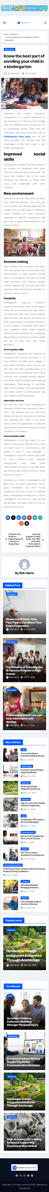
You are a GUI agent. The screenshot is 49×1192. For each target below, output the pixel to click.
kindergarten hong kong (17, 136)
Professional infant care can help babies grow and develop (24, 718)
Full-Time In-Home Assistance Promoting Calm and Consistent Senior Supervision (33, 856)
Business (25, 783)
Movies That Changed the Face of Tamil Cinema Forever (32, 838)
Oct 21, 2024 (29, 677)
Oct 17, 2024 (29, 725)
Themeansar (24, 1188)
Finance (25, 881)
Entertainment (28, 832)
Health (25, 849)
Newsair (41, 1184)
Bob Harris (15, 73)
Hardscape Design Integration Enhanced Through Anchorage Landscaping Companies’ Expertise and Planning (23, 1105)
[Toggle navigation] (5, 22)
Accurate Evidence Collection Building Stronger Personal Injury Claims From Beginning (33, 757)
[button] (42, 947)
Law (23, 750)
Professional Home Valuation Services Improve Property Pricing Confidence (24, 870)
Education (9, 49)
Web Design (27, 766)
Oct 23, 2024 (30, 629)
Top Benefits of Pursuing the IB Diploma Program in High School (24, 670)
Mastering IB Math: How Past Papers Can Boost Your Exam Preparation (24, 623)
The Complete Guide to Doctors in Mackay (31, 902)
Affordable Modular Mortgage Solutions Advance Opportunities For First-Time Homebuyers (33, 889)
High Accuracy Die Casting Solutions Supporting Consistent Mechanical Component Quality (33, 807)
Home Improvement (12, 865)
